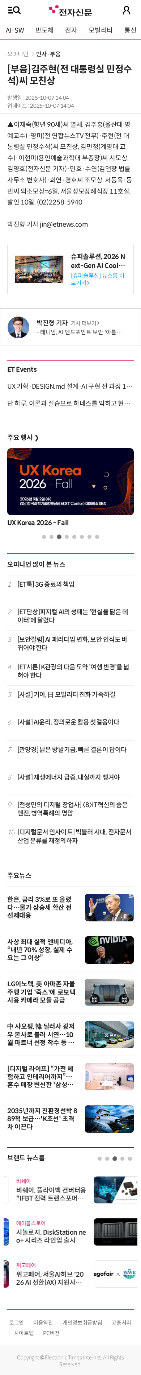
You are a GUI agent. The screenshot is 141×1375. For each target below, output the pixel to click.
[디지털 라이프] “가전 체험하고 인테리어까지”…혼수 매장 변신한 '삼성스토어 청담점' (40, 1081)
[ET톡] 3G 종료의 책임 (46, 585)
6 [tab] (82, 537)
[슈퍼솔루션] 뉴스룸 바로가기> (97, 279)
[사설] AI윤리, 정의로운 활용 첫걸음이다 (68, 722)
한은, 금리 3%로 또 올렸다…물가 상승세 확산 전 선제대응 (39, 908)
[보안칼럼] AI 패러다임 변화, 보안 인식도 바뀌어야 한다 (72, 644)
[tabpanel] (70, 489)
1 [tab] (44, 537)
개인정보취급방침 (82, 1322)
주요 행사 (23, 438)
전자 (71, 30)
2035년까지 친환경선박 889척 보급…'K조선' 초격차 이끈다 (42, 1119)
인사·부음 (48, 54)
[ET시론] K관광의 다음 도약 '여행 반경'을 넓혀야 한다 (73, 671)
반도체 (44, 30)
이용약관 (43, 1322)
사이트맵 (24, 1333)
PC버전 (51, 1333)
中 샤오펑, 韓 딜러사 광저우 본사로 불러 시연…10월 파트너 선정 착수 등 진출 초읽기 (41, 1039)
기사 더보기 (84, 323)
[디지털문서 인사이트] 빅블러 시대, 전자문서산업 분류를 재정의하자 (74, 836)
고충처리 (121, 1322)
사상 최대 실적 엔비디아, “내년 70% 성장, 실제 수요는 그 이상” (40, 950)
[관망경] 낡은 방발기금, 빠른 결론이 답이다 (72, 750)
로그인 (16, 1322)
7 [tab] (89, 537)
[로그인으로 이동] (126, 10)
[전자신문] (70, 10)
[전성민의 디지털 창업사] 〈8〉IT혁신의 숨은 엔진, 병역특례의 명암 (72, 809)
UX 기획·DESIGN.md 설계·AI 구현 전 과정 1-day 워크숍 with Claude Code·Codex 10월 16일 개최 (70, 387)
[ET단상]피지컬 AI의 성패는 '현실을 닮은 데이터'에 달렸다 (72, 616)
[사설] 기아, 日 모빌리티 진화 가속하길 (66, 695)
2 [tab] (52, 537)
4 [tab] (67, 537)
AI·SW (15, 30)
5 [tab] (74, 537)
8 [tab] (97, 537)
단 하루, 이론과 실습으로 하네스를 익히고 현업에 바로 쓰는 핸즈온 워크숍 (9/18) (70, 404)
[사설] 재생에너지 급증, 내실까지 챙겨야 (68, 777)
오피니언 (18, 54)
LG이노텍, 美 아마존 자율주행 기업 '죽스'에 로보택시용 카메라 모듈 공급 (41, 992)
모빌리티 (101, 30)
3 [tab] (59, 537)
